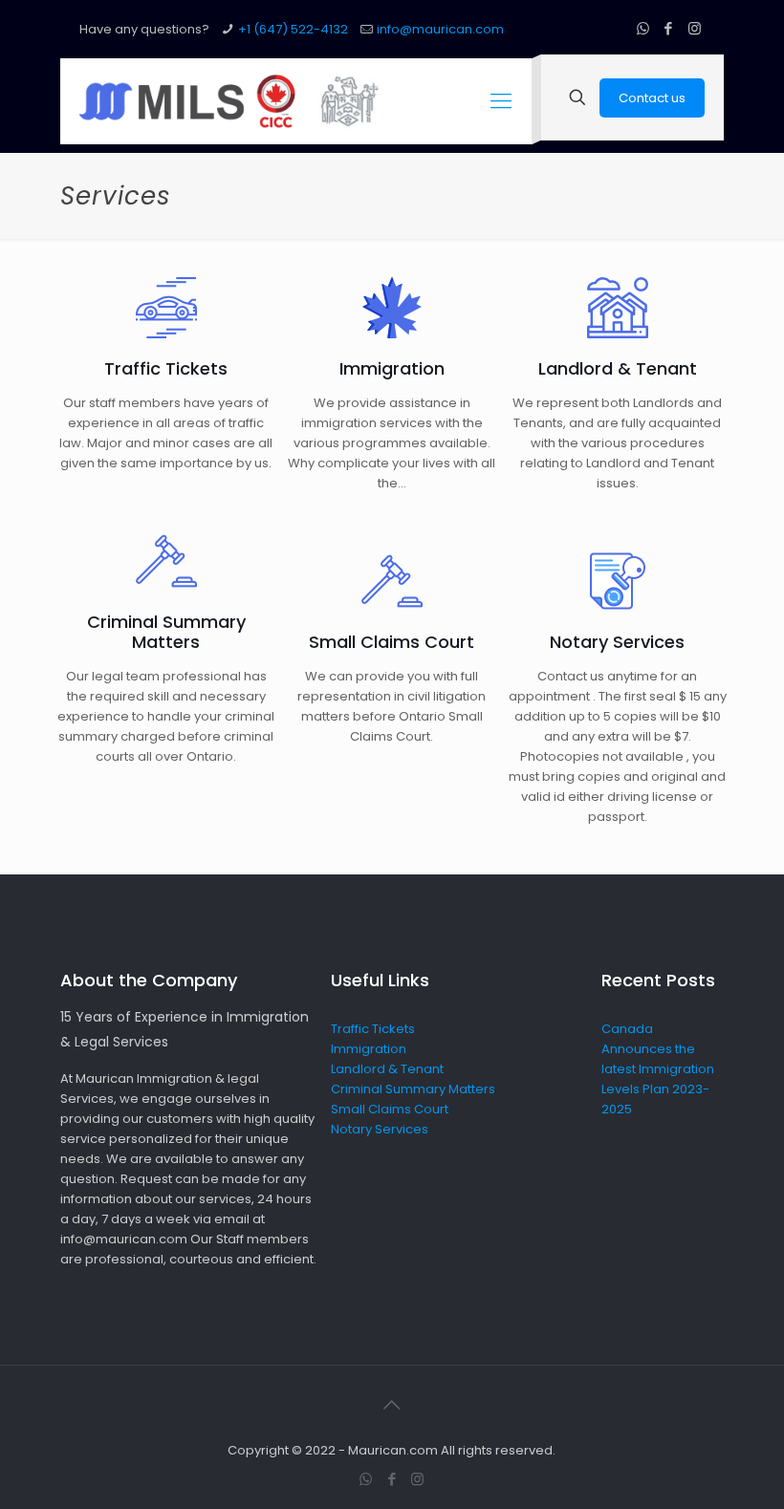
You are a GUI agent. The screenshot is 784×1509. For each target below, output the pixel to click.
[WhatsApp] (643, 28)
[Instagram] (695, 28)
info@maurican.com (440, 29)
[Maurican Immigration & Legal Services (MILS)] (233, 101)
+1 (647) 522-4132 (293, 29)
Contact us (652, 98)
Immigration (368, 1049)
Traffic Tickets (373, 1029)
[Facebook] (669, 28)
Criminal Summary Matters (413, 1089)
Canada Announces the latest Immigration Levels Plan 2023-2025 (657, 1069)
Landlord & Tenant (387, 1069)
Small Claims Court (389, 1109)
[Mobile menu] (501, 101)
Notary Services (379, 1129)
